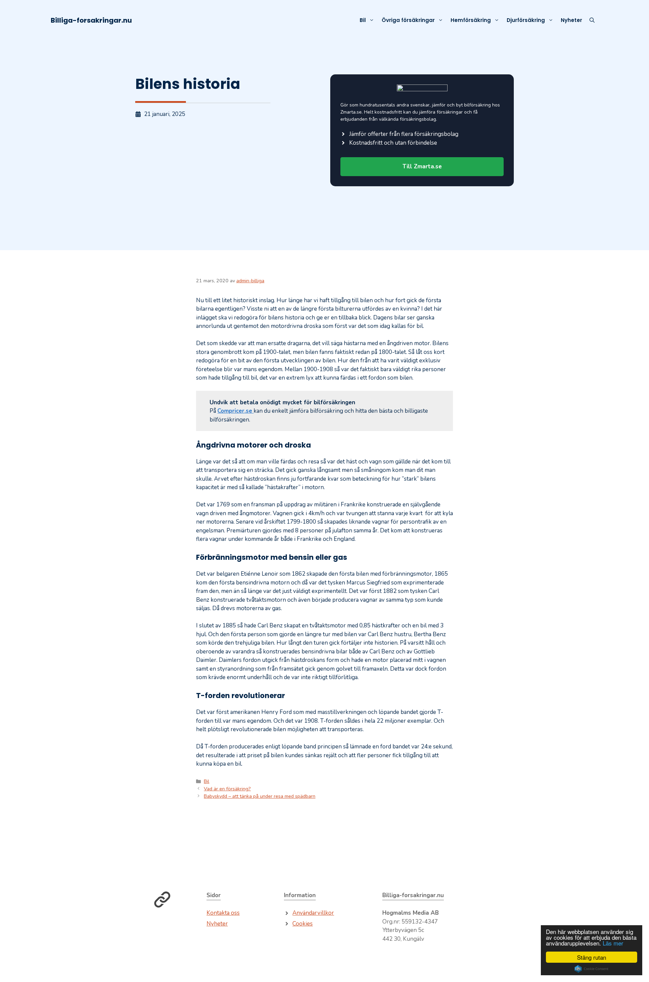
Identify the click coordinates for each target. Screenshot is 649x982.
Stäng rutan (591, 957)
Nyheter (571, 20)
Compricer (230, 411)
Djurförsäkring (526, 20)
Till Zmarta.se (422, 166)
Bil (363, 20)
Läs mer (613, 943)
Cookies (302, 924)
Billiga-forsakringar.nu (91, 20)
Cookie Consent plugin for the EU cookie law (591, 969)
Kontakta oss (223, 913)
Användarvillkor (313, 913)
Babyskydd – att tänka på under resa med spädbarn (259, 796)
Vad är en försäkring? (227, 788)
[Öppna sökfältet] (592, 20)
